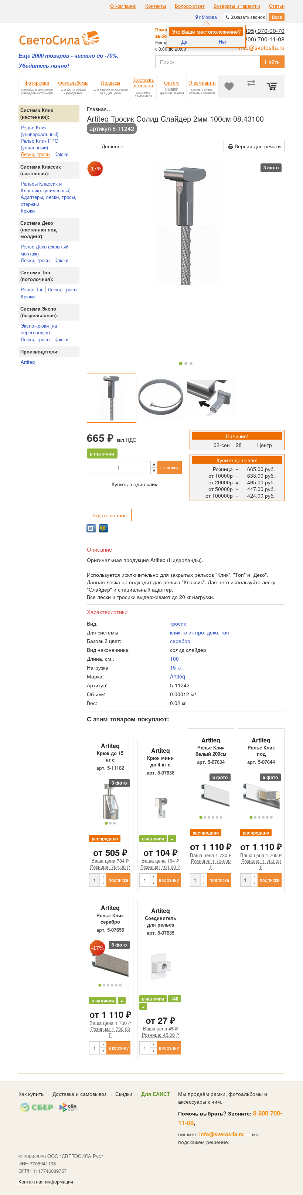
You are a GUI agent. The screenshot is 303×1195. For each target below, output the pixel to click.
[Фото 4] (213, 817)
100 (174, 658)
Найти (272, 61)
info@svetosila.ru (262, 47)
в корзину (169, 467)
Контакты (155, 6)
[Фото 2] (185, 363)
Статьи (277, 6)
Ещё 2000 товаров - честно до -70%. (68, 56)
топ (225, 632)
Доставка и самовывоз (79, 1093)
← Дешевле (109, 146)
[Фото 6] (221, 817)
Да (184, 41)
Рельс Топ (32, 289)
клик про (193, 632)
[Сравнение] (251, 86)
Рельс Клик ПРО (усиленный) (39, 144)
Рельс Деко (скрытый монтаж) (44, 250)
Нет (223, 41)
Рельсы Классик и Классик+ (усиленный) (46, 187)
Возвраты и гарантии (237, 6)
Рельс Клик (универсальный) (39, 131)
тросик (178, 623)
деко (212, 632)
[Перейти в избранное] (229, 86)
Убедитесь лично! (43, 66)
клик (175, 632)
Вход (276, 17)
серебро (180, 640)
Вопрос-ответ (190, 6)
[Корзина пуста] (273, 86)
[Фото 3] (191, 363)
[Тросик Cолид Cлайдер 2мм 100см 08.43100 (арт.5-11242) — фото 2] (161, 398)
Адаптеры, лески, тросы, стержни (48, 200)
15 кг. (176, 667)
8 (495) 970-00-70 (261, 30)
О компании (123, 6)
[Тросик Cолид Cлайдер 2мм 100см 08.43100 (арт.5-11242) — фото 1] (111, 398)
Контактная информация (45, 1181)
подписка (118, 880)
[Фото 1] (180, 363)
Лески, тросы (35, 154)
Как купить (31, 1093)
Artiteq (28, 361)
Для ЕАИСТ (155, 1093)
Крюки (61, 154)
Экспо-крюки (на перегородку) (39, 329)
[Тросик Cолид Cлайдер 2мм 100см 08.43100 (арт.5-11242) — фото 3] (210, 398)
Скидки (123, 1093)
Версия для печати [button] (257, 146)
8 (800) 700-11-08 (261, 39)
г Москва (207, 17)
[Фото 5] (217, 817)
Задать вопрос (109, 515)
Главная (97, 108)
